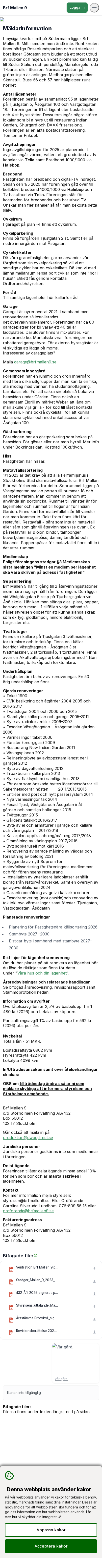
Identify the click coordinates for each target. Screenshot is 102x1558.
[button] (35, 1255)
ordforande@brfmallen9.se (28, 1210)
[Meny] (94, 7)
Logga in (77, 7)
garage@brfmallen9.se (35, 361)
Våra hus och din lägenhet (42, 973)
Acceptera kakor (51, 1546)
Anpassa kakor (51, 1529)
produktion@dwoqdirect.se (28, 1137)
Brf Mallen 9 (15, 7)
